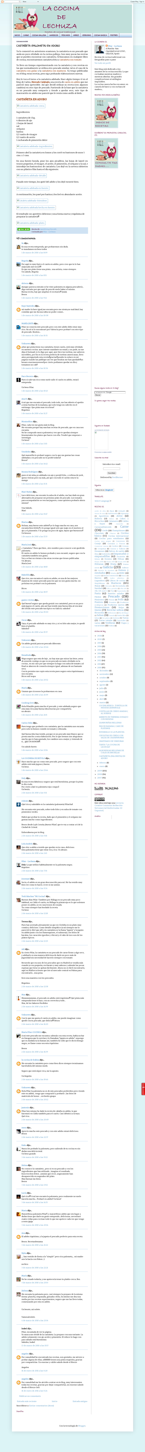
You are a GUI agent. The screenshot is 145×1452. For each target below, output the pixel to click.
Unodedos (26, 452)
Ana (23, 1233)
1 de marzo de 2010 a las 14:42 (35, 464)
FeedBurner (117, 477)
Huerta (123, 576)
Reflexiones (112, 613)
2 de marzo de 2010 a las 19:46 (35, 1079)
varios (97, 623)
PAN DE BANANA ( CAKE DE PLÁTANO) (111, 727)
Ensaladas (121, 557)
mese (24, 1127)
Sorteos (116, 618)
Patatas (98, 597)
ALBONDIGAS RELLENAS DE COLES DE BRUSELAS (111, 751)
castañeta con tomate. (71, 60)
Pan (112, 591)
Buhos (111, 519)
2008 (99, 774)
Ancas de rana (100, 513)
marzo (102, 702)
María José (26, 545)
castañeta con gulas (26, 71)
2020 (99, 639)
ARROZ (76, 35)
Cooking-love (28, 703)
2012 (99, 660)
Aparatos (125, 513)
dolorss (25, 283)
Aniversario (113, 513)
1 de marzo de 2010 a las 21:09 (35, 695)
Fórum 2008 (99, 562)
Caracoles (119, 524)
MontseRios (27, 421)
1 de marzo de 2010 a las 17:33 (34, 536)
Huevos (98, 578)
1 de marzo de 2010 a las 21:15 (34, 715)
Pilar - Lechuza (49, 232)
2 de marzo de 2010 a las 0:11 (34, 793)
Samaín (112, 615)
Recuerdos (99, 613)
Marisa (25, 522)
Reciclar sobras (115, 610)
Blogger (81, 1426)
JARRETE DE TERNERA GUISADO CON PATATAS (113, 718)
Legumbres (100, 580)
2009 (99, 771)
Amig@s (121, 511)
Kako (24, 1145)
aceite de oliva (100, 511)
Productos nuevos (116, 605)
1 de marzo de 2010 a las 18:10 (35, 567)
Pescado (53, 229)
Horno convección (111, 576)
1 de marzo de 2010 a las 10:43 (35, 391)
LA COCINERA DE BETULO (33, 758)
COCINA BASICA (100, 35)
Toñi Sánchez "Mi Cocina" (33, 896)
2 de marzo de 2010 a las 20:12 (35, 1099)
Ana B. (24, 399)
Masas (97, 586)
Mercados (108, 586)
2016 (99, 646)
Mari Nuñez (27, 492)
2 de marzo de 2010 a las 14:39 (35, 1006)
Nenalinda (26, 655)
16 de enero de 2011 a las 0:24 (34, 1391)
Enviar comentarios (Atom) (41, 1405)
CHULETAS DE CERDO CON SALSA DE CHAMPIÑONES (111, 736)
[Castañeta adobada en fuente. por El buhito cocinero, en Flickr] (32, 188)
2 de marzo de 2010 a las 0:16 (34, 836)
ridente (25, 801)
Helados (113, 573)
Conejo (98, 543)
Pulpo (121, 607)
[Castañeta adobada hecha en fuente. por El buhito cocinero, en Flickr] (36, 207)
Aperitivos (44, 229)
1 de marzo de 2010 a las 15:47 (34, 514)
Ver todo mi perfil (103, 63)
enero (102, 766)
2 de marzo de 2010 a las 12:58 (35, 986)
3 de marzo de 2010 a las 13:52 (35, 1185)
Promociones (102, 607)
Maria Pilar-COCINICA (32, 1032)
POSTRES (114, 35)
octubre (103, 678)
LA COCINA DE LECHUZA (102, 430)
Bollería (98, 518)
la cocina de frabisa (30, 1060)
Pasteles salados (116, 593)
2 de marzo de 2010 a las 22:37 (35, 1137)
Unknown (26, 343)
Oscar (24, 620)
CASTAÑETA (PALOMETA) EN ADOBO (112, 757)
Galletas (125, 568)
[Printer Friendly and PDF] (23, 229)
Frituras (99, 564)
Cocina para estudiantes (111, 538)
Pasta (98, 593)
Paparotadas (121, 591)
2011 (99, 664)
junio (102, 692)
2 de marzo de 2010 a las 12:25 (35, 941)
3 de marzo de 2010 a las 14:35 (35, 1202)
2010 (99, 667)
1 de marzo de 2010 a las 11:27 (34, 413)
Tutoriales (121, 620)
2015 (99, 650)
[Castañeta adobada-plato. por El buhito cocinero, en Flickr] (30, 223)
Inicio (54, 1401)
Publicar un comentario (30, 1396)
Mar (23, 995)
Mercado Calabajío (40, 82)
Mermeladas (120, 586)
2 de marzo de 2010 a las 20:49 (35, 1119)
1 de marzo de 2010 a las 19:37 (35, 632)
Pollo (121, 599)
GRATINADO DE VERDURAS (111, 741)
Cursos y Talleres (118, 549)
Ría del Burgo (124, 613)
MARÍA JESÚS (27, 323)
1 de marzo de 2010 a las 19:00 (35, 612)
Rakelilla (26, 575)
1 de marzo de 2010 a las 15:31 (34, 484)
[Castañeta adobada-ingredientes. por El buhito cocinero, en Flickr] (34, 146)
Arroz (119, 515)
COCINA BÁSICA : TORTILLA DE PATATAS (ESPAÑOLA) (113, 706)
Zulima (25, 1291)
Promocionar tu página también (103, 452)
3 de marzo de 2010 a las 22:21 (35, 1268)
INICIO (17, 35)
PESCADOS (66, 35)
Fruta (113, 564)
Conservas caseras (101, 546)
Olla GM (123, 588)
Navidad (98, 588)
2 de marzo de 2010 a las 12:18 (35, 913)
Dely (24, 778)
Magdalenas (100, 583)
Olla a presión (112, 588)
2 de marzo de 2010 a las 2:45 (34, 853)
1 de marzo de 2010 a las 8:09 (34, 252)
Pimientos (99, 600)
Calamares (113, 521)
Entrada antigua (80, 1401)
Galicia (108, 567)
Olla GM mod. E (101, 591)
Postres (99, 602)
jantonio (25, 1107)
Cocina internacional (118, 536)
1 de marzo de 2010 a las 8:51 (34, 275)
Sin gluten (106, 618)
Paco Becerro (28, 376)
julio (101, 688)
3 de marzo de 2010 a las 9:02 (35, 1157)
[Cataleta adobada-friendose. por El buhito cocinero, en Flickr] (32, 200)
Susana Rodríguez (30, 472)
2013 (99, 657)
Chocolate (99, 533)
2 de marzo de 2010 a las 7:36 (34, 871)
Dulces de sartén (116, 551)
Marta (24, 1210)
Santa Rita (121, 615)
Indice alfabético (117, 578)
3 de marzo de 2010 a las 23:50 (35, 1282)
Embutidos (106, 554)
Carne (124, 526)
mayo (102, 695)
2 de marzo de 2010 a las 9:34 (34, 888)
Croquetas (102, 549)
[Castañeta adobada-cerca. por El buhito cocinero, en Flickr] (30, 106)
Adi (23, 949)
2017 (99, 643)
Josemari (26, 879)
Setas (97, 618)
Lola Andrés (27, 844)
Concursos (120, 541)
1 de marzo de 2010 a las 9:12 (34, 298)
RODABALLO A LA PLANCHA (111, 732)
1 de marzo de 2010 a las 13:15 (34, 444)
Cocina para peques (103, 541)
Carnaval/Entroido (103, 527)
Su (23, 243)
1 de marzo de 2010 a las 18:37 (35, 592)
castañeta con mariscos (54, 71)
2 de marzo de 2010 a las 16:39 (35, 1052)
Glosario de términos (106, 570)
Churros (113, 533)
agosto (102, 685)
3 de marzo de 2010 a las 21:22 (35, 1245)
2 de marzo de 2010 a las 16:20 (35, 1024)
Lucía (24, 1193)
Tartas (126, 618)
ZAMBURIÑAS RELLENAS (110, 723)
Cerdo (105, 530)
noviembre (104, 674)
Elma (97, 554)
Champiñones (118, 530)
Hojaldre (98, 576)
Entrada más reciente (26, 1401)
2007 (99, 778)
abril (101, 699)
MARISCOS (54, 35)
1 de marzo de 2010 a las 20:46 (35, 647)
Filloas (121, 559)
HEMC (122, 573)
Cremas (125, 546)
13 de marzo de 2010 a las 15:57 (35, 1345)
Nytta (24, 1253)
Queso (98, 610)
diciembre (104, 670)
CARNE (26, 35)
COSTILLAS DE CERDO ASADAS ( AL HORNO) (113, 712)
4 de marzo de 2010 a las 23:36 (35, 1320)
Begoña (25, 261)
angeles (25, 1354)
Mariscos (116, 583)
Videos (111, 626)
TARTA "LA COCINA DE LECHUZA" (109, 746)
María (24, 688)
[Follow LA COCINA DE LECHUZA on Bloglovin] (104, 491)
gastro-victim (28, 600)
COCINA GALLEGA (39, 35)
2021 (99, 636)
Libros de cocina (117, 580)
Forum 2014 (122, 562)
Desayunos (100, 551)
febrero (103, 763)
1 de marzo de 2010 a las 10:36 (35, 368)
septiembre (104, 681)
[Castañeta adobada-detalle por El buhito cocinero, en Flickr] (31, 175)
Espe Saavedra (28, 306)
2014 (99, 653)
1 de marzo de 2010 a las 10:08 (35, 315)
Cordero (115, 546)
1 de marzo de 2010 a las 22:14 (35, 750)
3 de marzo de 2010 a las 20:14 (35, 1225)
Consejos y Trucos (116, 544)
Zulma (24, 1165)
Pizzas (111, 600)
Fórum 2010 (110, 562)
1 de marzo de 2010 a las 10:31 (34, 335)
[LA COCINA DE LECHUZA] (101, 449)
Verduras (110, 623)
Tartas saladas (106, 620)
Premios (112, 602)
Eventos (108, 559)
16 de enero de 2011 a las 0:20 (34, 1371)
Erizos (97, 559)
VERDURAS (86, 35)
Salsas (100, 615)
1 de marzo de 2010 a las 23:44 (35, 770)
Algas (112, 511)
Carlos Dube (27, 723)
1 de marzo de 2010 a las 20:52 (35, 680)
